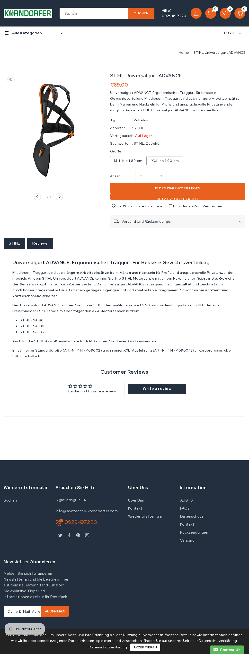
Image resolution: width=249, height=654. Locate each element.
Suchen (10, 500)
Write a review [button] (157, 388)
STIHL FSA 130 (32, 326)
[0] (211, 13)
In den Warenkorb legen (177, 188)
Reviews (40, 243)
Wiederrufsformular (145, 516)
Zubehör (141, 120)
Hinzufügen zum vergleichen (198, 206)
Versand (187, 540)
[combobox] (107, 13)
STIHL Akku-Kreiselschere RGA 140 (64, 341)
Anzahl (116, 176)
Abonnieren (55, 611)
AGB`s (186, 500)
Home (184, 52)
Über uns (136, 500)
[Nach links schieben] (37, 196)
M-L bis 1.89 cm (128, 161)
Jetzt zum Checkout (177, 198)
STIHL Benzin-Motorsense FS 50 (121, 305)
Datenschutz (192, 516)
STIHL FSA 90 (32, 320)
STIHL (139, 128)
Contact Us (229, 650)
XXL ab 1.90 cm (165, 161)
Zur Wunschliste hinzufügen (140, 206)
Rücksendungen (194, 532)
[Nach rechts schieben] (59, 196)
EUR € (229, 33)
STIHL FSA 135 (32, 332)
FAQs (185, 508)
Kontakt (135, 508)
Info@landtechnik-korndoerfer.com (87, 511)
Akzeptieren (145, 647)
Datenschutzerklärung (108, 647)
